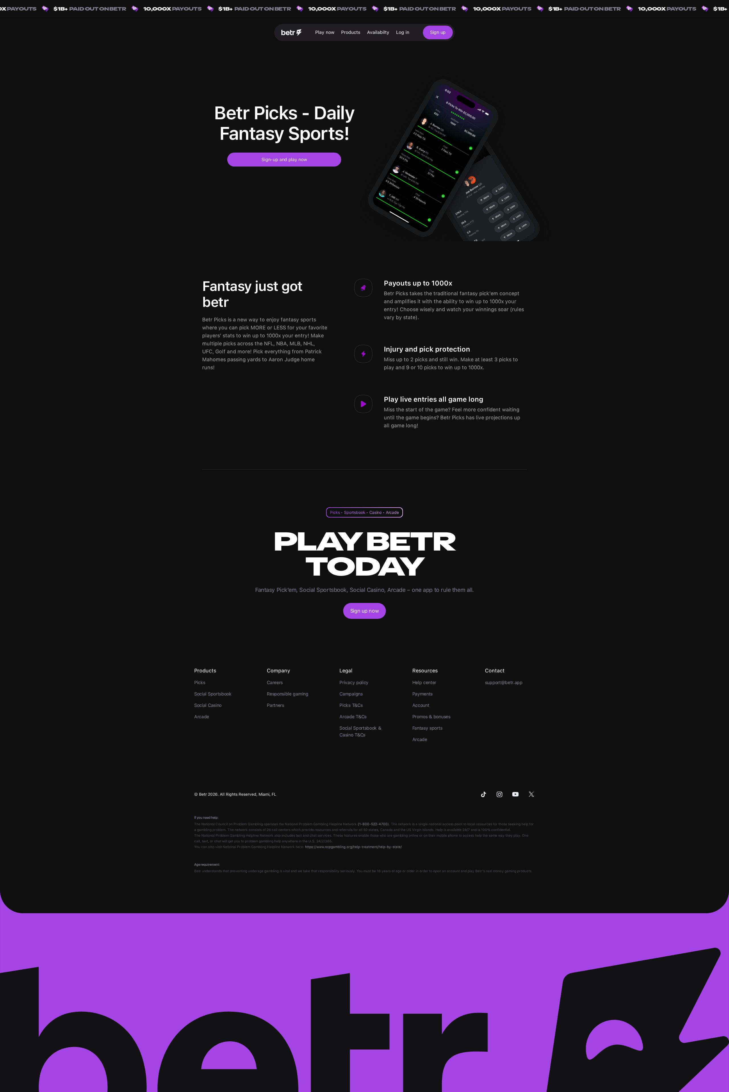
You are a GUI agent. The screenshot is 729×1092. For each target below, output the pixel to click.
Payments (422, 694)
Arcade (201, 716)
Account (420, 705)
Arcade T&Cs (352, 716)
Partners (275, 705)
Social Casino (208, 705)
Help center (424, 682)
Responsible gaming (287, 694)
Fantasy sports (427, 728)
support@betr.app (504, 682)
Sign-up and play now (284, 159)
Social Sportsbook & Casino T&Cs (360, 731)
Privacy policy (353, 682)
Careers (275, 682)
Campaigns (351, 694)
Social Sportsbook (213, 694)
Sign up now (364, 611)
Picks (199, 682)
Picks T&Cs (351, 705)
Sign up (438, 32)
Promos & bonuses (431, 716)
